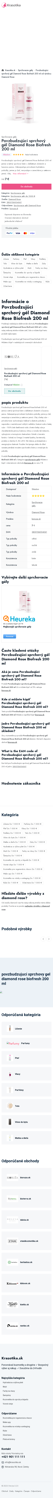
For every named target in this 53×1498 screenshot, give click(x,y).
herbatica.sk (26, 1262)
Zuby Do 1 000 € (37, 842)
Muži (29, 268)
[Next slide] (48, 939)
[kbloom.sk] (12, 1283)
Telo (5, 263)
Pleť (25, 259)
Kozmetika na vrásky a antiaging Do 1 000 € (21, 878)
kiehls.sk (24, 1304)
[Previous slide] (43, 939)
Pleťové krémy (9, 1439)
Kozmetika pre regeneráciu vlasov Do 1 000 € (22, 869)
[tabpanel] (25, 105)
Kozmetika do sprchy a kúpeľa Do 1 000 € (21, 860)
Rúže (48, 281)
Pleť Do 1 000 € (10, 828)
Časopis (26, 1491)
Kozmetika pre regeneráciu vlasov (31, 277)
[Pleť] (10, 1057)
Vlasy (33, 259)
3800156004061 (14, 202)
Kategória (18, 1491)
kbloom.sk (25, 1283)
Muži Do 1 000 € (10, 851)
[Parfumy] (13, 1043)
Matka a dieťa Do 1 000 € (14, 842)
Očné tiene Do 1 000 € (32, 882)
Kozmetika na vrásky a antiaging (28, 281)
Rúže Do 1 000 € (10, 882)
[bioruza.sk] (12, 1177)
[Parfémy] (10, 1089)
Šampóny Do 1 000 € (12, 855)
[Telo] (10, 1105)
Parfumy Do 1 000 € (32, 824)
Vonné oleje (8, 277)
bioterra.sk (25, 1199)
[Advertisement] (26, 38)
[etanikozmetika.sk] (12, 1240)
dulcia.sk (24, 1220)
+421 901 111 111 (13, 1456)
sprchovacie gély (32, 459)
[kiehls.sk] (12, 1304)
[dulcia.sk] (12, 1219)
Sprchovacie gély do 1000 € (23, 196)
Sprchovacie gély (9, 136)
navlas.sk (24, 1326)
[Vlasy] (10, 1073)
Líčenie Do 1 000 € (11, 824)
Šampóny (7, 272)
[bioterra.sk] (12, 1198)
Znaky (11, 1491)
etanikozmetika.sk (29, 1241)
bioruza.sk (14, 208)
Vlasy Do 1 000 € (29, 828)
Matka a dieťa (32, 263)
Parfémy (42, 259)
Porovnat (9, 636)
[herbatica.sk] (12, 1262)
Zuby (44, 263)
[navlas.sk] (12, 1325)
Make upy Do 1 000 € (12, 873)
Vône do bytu (16, 263)
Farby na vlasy (41, 268)
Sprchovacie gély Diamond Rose (27, 205)
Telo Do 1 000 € (32, 833)
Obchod (5, 1491)
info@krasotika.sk (13, 1462)
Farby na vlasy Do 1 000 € (33, 851)
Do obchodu (26, 186)
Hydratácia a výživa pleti (13, 268)
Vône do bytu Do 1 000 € (14, 837)
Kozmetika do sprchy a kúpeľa (27, 272)
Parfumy (16, 259)
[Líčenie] (10, 1028)
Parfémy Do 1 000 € (12, 833)
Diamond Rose (15, 199)
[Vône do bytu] (10, 1121)
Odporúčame (36, 1491)
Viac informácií (20, 173)
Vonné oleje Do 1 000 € (13, 864)
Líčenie (6, 259)
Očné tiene (7, 286)
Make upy (7, 281)
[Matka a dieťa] (10, 1137)
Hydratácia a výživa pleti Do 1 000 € (18, 846)
